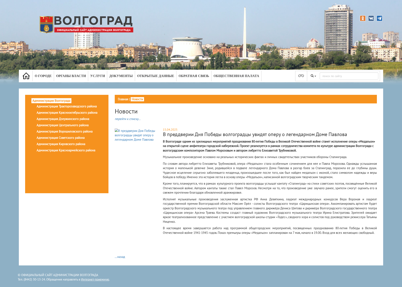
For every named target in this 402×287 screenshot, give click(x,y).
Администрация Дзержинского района (63, 119)
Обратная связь (194, 76)
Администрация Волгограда (51, 101)
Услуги (97, 76)
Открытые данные (155, 76)
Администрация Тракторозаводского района (67, 106)
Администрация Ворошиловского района (65, 131)
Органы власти (71, 76)
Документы (121, 76)
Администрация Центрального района (63, 125)
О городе (43, 76)
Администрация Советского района (61, 138)
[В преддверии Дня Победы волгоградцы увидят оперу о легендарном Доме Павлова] (138, 135)
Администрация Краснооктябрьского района (67, 113)
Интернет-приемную (95, 279)
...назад (120, 257)
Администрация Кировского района (61, 144)
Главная (123, 99)
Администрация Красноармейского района (66, 150)
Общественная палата (236, 76)
